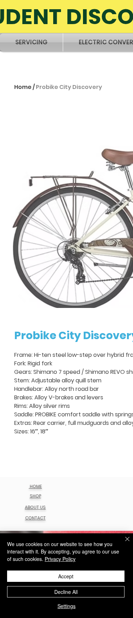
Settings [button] (66, 605)
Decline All (66, 591)
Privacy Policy (60, 558)
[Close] (123, 543)
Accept (65, 576)
